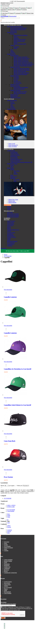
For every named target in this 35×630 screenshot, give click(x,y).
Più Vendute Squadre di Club (17, 29)
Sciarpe (9, 208)
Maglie (12, 169)
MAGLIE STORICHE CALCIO (12, 25)
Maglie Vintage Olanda (20, 39)
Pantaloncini (13, 176)
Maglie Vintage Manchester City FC (23, 62)
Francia (17, 8)
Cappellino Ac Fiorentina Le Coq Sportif (17, 369)
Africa (12, 51)
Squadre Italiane (14, 75)
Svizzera (24, 9)
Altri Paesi (5, 8)
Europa (12, 33)
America (12, 45)
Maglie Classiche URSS (20, 44)
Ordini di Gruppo (8, 547)
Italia (29, 8)
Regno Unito (11, 9)
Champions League (15, 97)
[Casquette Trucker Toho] (15, 287)
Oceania (12, 52)
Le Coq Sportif (11, 232)
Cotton (9, 238)
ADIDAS (9, 245)
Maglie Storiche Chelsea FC (21, 60)
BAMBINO (7, 218)
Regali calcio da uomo (13, 213)
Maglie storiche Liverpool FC (21, 61)
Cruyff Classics (14, 153)
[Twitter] (1, 619)
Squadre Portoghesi (15, 90)
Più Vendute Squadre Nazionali (18, 28)
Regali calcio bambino (13, 216)
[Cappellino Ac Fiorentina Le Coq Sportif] (15, 359)
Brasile (15, 48)
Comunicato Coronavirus (10, 572)
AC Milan (16, 77)
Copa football (13, 152)
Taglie (5, 562)
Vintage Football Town (16, 159)
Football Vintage (11, 237)
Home (5, 254)
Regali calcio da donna (13, 215)
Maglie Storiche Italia (19, 41)
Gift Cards (10, 212)
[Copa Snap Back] (15, 431)
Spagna (18, 9)
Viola (8, 517)
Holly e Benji (10, 168)
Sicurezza (6, 569)
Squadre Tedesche (15, 86)
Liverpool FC (10, 244)
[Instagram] (2, 619)
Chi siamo (6, 542)
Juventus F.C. (17, 81)
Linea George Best (15, 160)
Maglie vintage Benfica (20, 93)
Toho (15, 172)
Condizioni (7, 568)
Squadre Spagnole (15, 67)
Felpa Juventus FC (13, 145)
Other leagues (14, 96)
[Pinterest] (3, 619)
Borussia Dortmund (12, 241)
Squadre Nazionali (12, 32)
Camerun (9, 530)
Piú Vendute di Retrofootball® (15, 26)
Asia (11, 49)
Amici (5, 549)
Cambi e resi (7, 567)
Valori (5, 543)
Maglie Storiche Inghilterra (20, 35)
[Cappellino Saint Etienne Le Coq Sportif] (15, 395)
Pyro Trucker (8, 477)
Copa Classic (10, 222)
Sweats (12, 165)
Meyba (9, 228)
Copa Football (7, 593)
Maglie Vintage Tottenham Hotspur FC (24, 64)
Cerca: (2, 18)
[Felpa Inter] (15, 139)
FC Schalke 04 (11, 242)
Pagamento (7, 564)
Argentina (16, 46)
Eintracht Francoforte (19, 88)
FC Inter (16, 80)
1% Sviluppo (7, 546)
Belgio (11, 8)
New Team (16, 171)
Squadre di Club (11, 54)
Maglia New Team (13, 199)
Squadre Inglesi (14, 55)
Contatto (6, 550)
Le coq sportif (14, 158)
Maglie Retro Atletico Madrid (21, 73)
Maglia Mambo (12, 202)
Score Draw (10, 225)
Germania (23, 8)
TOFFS (9, 231)
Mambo (16, 173)
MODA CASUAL (9, 149)
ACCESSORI (7, 205)
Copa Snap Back (9, 441)
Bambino (12, 178)
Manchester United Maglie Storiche (23, 65)
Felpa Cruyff (11, 143)
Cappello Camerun (10, 297)
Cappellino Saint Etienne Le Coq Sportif (17, 405)
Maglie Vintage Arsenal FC (21, 57)
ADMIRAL (10, 234)
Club (8, 522)
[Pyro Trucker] (15, 467)
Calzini (9, 209)
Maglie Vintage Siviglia (20, 71)
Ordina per (19, 485)
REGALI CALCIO (9, 211)
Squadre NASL (14, 94)
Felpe (11, 175)
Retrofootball (13, 156)
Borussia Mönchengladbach (21, 87)
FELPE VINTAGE (9, 99)
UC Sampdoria (17, 83)
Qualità (6, 544)
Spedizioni (6, 565)
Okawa (9, 227)
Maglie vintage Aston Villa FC (21, 58)
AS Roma (16, 78)
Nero (8, 514)
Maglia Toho (11, 201)
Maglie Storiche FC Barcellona (22, 70)
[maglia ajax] (18, 195)
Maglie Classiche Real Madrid (21, 68)
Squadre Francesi (14, 84)
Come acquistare (8, 559)
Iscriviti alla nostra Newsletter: (8, 603)
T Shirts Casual (11, 150)
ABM (8, 240)
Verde (8, 515)
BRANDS (6, 219)
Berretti (9, 206)
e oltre (11, 506)
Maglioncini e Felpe (12, 163)
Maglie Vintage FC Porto (20, 91)
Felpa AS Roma (12, 146)
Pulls (11, 166)
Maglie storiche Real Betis (20, 74)
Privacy (6, 571)
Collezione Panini (15, 155)
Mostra (2, 485)
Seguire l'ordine (8, 561)
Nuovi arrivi (13, 31)
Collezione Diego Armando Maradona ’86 (21, 162)
